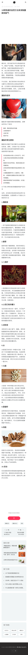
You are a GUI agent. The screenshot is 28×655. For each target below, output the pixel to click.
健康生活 (7, 523)
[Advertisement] (14, 30)
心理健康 (6, 634)
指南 (22, 523)
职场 (21, 634)
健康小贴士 (15, 523)
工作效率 (14, 634)
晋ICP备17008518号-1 (22, 647)
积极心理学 (14, 630)
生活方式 (6, 630)
